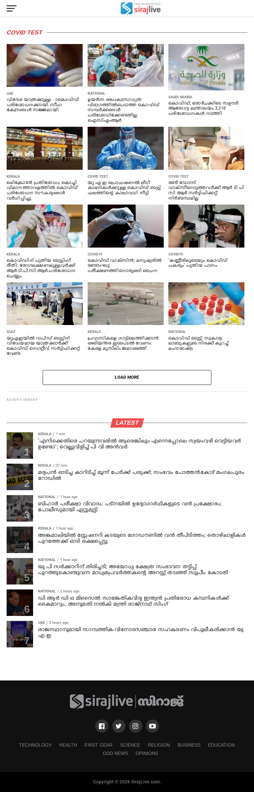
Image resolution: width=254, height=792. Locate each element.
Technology (35, 745)
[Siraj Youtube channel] (152, 726)
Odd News (115, 753)
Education (221, 745)
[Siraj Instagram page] (135, 726)
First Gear (98, 745)
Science (130, 745)
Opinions (147, 753)
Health (68, 745)
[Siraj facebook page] (101, 726)
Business (189, 745)
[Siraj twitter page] (118, 726)
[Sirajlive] (127, 708)
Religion (159, 745)
